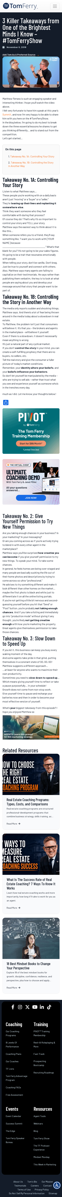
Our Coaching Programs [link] (12, 1033)
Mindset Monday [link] (41, 1157)
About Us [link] (18, 1181)
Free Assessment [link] (14, 1094)
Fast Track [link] (39, 1053)
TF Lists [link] (10, 1068)
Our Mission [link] (47, 1181)
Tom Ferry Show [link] (41, 1138)
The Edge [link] (10, 1131)
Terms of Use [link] (24, 1189)
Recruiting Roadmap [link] (44, 1072)
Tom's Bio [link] (32, 1181)
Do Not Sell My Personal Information (26, 1193)
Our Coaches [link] (12, 1061)
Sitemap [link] (53, 1193)
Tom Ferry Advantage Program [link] (16, 1078)
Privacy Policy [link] (42, 1189)
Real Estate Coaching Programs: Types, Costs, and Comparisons (31, 791)
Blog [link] (36, 1131)
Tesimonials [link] (20, 1185)
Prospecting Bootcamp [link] (40, 1063)
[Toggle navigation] (55, 6)
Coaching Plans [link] (13, 1053)
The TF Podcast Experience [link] (42, 1147)
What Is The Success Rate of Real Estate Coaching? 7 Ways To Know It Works (31, 874)
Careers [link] (35, 1185)
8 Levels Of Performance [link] (12, 1044)
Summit (6, 114)
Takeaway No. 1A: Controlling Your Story (32, 156)
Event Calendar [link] (13, 1116)
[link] (20, 6)
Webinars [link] (38, 1123)
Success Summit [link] (14, 1123)
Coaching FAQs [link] (13, 1087)
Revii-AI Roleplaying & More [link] (44, 1044)
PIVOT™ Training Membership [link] (42, 1033)
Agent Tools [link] (40, 1116)
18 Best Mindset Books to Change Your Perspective (31, 955)
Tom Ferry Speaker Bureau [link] (15, 1140)
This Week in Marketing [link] (45, 1164)
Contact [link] (47, 1185)
